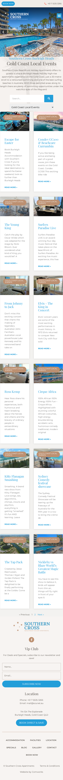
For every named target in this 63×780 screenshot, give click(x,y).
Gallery (37, 747)
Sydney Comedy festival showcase (44, 481)
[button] (59, 15)
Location (51, 740)
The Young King (12, 226)
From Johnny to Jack (14, 305)
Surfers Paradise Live (47, 226)
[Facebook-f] (31, 639)
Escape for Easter (12, 141)
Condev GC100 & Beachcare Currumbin (48, 142)
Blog (24, 747)
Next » (41, 614)
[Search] (48, 98)
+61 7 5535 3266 (35, 700)
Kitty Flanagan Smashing (14, 478)
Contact (52, 747)
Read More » (11, 187)
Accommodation (15, 740)
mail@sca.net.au (35, 703)
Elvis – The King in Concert (45, 306)
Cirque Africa (47, 391)
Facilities (35, 740)
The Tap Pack (14, 562)
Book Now (32, 755)
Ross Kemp (12, 391)
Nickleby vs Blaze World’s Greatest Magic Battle (48, 567)
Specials (11, 747)
